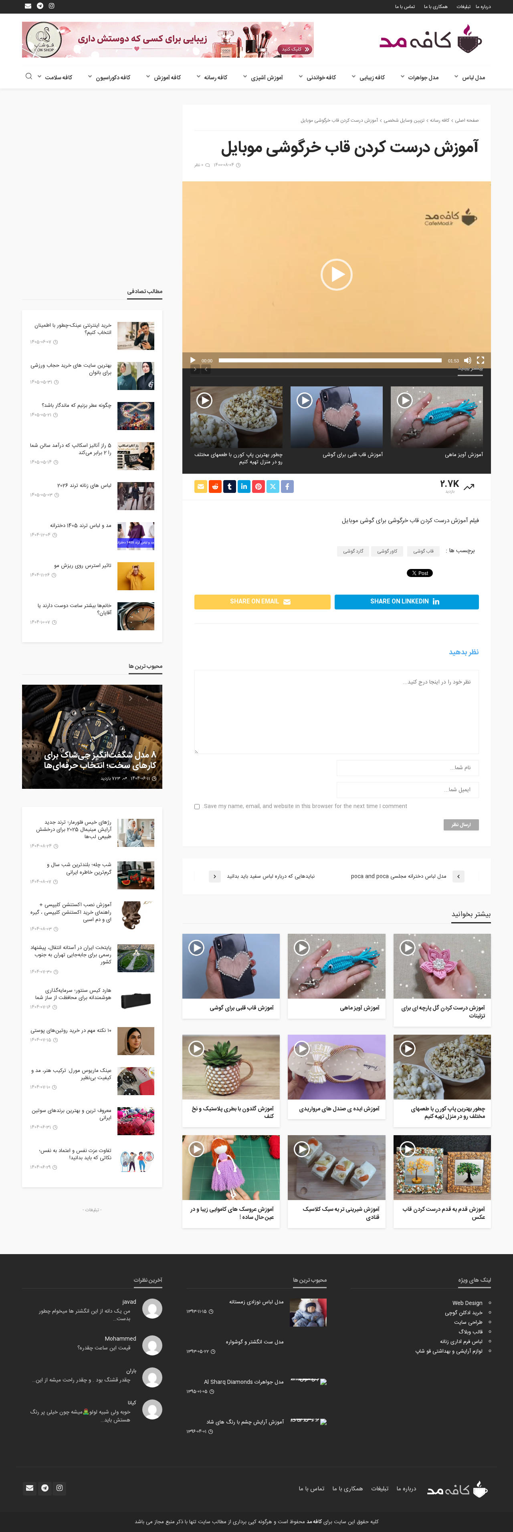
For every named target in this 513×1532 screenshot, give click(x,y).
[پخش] (193, 360)
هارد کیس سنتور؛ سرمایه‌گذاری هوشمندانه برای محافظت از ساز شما (73, 994)
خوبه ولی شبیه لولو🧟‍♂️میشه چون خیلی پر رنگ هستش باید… (80, 1416)
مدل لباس (473, 78)
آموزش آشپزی (267, 78)
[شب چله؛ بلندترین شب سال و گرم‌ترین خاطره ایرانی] (135, 875)
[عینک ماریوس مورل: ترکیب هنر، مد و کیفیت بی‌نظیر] (135, 1081)
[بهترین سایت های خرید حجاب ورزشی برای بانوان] (135, 376)
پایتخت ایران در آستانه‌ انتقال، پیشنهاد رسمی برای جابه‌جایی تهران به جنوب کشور (70, 955)
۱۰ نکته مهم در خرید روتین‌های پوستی (70, 1030)
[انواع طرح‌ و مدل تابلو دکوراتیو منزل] (92, 737)
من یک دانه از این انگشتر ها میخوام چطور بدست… (84, 1315)
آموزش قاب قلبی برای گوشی (453, 454)
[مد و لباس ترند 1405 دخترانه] (135, 536)
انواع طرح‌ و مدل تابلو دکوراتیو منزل (96, 766)
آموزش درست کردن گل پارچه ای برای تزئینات (443, 1012)
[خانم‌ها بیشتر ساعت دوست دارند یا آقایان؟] (135, 616)
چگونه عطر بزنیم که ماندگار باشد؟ (76, 405)
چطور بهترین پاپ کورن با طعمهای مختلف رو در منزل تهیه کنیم (339, 458)
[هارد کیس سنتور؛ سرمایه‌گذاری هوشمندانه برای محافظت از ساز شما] (135, 1001)
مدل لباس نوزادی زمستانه (256, 1302)
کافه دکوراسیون (113, 78)
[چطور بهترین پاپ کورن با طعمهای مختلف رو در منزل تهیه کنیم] (337, 417)
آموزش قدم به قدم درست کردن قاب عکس (444, 1214)
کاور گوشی (387, 551)
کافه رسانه (215, 78)
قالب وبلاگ (470, 1332)
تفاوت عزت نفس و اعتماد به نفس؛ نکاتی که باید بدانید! (75, 1154)
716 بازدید (108, 778)
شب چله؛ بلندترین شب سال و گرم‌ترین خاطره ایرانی (79, 868)
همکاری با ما (436, 7)
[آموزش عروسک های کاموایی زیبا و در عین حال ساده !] (231, 1167)
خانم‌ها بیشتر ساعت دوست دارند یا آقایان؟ (74, 609)
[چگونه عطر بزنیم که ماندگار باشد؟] (135, 416)
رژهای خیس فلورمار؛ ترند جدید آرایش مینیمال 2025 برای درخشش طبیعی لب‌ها (73, 830)
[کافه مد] (431, 39)
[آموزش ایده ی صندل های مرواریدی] (236, 417)
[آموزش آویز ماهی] (336, 966)
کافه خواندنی (321, 78)
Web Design (467, 1303)
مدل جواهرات (423, 78)
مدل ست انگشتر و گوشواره (255, 1342)
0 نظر (198, 165)
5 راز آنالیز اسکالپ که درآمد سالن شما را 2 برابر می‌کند (70, 449)
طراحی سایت (468, 1322)
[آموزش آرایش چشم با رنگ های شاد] (308, 1422)
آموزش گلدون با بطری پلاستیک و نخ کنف (233, 1113)
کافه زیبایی (372, 78)
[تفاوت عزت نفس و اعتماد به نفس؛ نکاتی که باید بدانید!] (135, 1161)
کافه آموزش (167, 78)
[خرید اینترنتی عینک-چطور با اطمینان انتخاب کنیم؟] (135, 336)
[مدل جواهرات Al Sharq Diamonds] (308, 1382)
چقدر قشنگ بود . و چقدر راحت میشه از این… (81, 1380)
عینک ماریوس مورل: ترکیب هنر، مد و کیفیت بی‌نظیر (71, 1074)
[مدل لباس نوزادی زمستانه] (308, 1313)
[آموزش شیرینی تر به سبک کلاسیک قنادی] (336, 1167)
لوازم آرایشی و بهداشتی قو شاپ (449, 1351)
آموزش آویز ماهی (359, 1009)
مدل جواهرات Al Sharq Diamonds (244, 1382)
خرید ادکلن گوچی (464, 1313)
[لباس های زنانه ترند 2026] (135, 496)
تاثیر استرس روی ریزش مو (82, 565)
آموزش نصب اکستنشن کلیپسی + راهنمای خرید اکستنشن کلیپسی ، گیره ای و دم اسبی (70, 912)
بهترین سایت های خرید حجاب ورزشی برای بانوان (70, 369)
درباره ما (483, 7)
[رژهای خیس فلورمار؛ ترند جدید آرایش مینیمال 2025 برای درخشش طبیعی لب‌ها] (135, 833)
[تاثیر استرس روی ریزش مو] (135, 576)
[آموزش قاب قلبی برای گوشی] (437, 417)
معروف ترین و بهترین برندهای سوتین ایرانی (71, 1114)
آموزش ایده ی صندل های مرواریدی (244, 454)
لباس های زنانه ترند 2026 (84, 485)
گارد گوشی (353, 551)
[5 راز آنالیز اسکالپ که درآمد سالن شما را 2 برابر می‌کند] (135, 456)
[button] (337, 275)
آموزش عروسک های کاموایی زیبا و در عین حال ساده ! (232, 1214)
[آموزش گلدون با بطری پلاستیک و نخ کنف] (231, 1067)
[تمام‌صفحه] (481, 360)
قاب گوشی (423, 551)
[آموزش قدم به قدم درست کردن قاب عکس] (442, 1167)
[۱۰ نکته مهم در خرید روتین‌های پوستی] (135, 1041)
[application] (336, 274)
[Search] (29, 77)
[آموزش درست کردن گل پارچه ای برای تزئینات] (442, 966)
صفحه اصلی (467, 121)
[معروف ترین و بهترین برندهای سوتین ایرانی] (135, 1121)
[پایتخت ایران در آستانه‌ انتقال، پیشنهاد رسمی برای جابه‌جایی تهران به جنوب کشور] (135, 958)
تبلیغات (464, 7)
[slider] (330, 360)
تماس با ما (405, 7)
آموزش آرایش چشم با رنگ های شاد (245, 1422)
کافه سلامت (58, 78)
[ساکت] (468, 360)
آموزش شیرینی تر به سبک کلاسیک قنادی (341, 1214)
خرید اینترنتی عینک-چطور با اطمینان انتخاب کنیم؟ (72, 329)
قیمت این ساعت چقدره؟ (103, 1348)
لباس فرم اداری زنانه (461, 1341)
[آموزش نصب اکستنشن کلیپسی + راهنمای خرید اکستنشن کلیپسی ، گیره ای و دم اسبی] (135, 915)
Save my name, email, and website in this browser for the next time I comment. (304, 806)
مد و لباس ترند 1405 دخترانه (80, 525)
